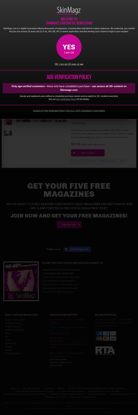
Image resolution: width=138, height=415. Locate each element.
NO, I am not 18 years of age (69, 64)
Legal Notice (99, 111)
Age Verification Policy (66, 99)
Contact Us (38, 111)
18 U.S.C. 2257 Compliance (79, 111)
